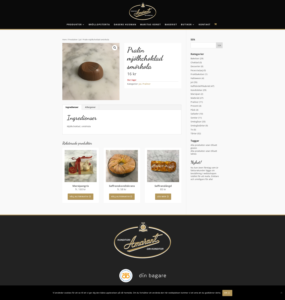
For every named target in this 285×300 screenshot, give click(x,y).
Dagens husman (125, 24)
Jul (80, 39)
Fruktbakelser (197, 74)
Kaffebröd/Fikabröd (200, 86)
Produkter (74, 24)
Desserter (195, 66)
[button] (114, 47)
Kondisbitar (196, 90)
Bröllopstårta (99, 24)
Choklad (195, 62)
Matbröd (195, 98)
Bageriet (171, 24)
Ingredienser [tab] (71, 107)
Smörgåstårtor (198, 125)
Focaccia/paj (197, 70)
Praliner (146, 83)
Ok (225, 293)
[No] (281, 292)
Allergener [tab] (90, 107)
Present (194, 105)
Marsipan (195, 94)
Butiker (186, 24)
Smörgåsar (196, 121)
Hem (64, 39)
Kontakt (204, 24)
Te (192, 129)
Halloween (196, 78)
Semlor (194, 117)
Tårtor (194, 133)
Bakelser (195, 58)
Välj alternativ (79, 196)
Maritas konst (150, 24)
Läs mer (161, 196)
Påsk (193, 109)
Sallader (195, 113)
